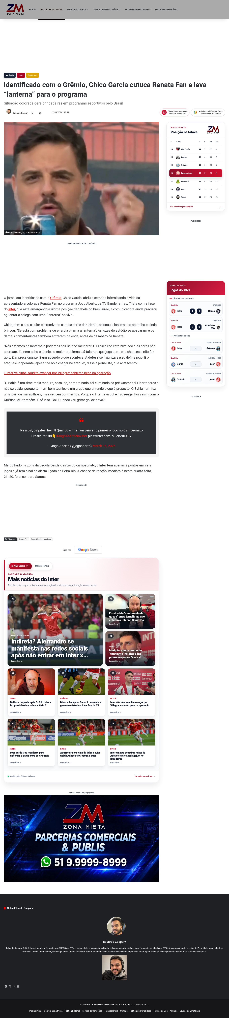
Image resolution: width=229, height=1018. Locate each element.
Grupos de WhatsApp (190, 1011)
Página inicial (35, 1011)
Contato (124, 1011)
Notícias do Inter (51, 9)
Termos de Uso (160, 1011)
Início (32, 9)
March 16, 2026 (104, 446)
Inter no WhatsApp (137, 9)
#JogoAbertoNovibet (71, 436)
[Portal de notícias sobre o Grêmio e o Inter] (15, 9)
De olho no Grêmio (166, 9)
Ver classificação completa (195, 207)
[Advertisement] (114, 44)
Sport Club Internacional (41, 539)
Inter (21, 75)
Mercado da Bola (77, 9)
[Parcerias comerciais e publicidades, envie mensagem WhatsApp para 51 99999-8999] (81, 838)
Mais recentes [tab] (42, 566)
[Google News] (88, 550)
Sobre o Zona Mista (53, 1011)
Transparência (111, 1011)
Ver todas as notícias (144, 776)
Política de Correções (92, 1011)
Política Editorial (72, 1011)
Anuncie (174, 1011)
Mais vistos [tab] (21, 566)
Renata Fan (23, 539)
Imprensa (32, 75)
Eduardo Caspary (20, 113)
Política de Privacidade (140, 1011)
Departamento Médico (106, 9)
